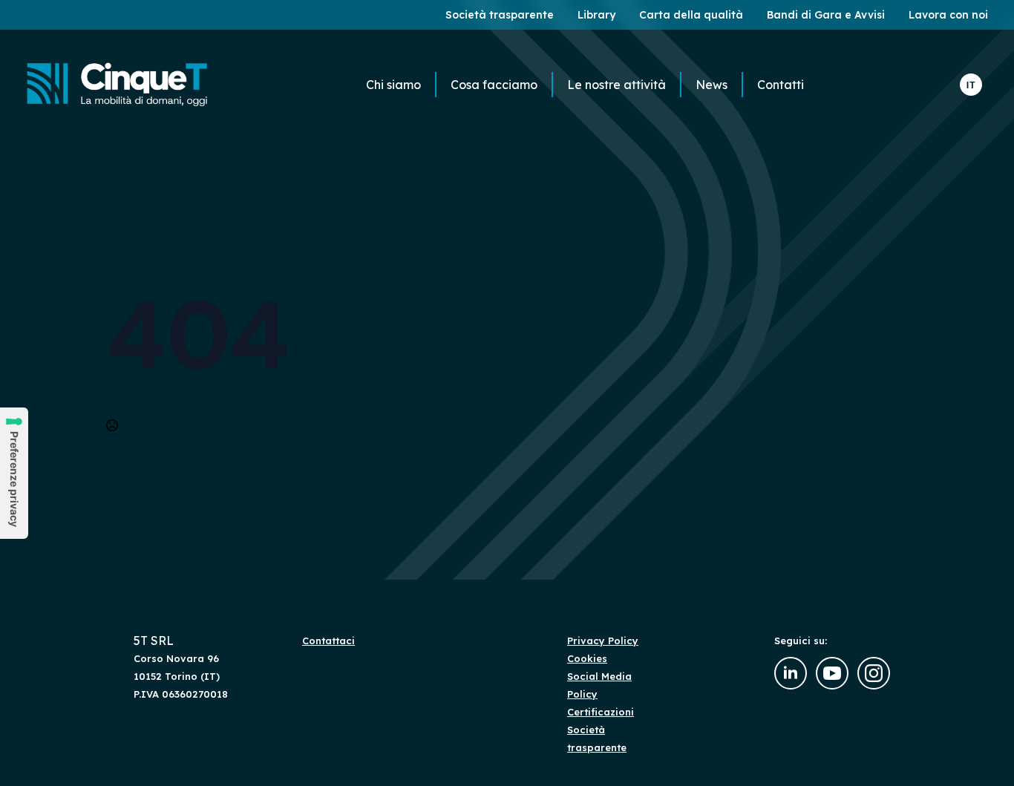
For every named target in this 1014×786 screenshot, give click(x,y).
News (711, 84)
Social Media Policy (599, 685)
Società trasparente (597, 738)
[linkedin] (790, 673)
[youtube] (832, 673)
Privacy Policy (602, 640)
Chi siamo (393, 84)
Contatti (780, 84)
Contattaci (328, 640)
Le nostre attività (616, 84)
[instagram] (873, 673)
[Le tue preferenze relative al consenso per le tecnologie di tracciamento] (14, 473)
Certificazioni (600, 712)
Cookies (587, 658)
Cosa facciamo (494, 84)
